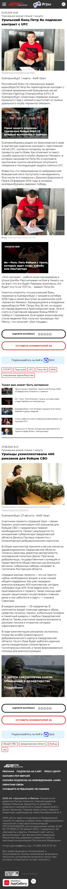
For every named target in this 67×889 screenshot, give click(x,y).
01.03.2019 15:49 (10, 12)
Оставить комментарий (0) (34, 345)
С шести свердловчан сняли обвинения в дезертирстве (28, 679)
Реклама (8, 771)
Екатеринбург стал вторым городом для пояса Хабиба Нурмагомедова (38, 410)
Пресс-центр (52, 771)
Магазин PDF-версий (16, 776)
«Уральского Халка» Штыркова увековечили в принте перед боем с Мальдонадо (37, 430)
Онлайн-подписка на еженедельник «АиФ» (31, 780)
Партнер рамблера (29, 874)
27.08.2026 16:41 (10, 447)
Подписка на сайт (29, 771)
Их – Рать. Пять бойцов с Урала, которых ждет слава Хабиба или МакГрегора (37, 400)
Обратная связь (13, 784)
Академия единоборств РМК (18, 72)
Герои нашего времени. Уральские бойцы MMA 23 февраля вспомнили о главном (38, 390)
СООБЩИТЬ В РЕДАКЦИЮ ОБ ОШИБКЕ (25, 789)
